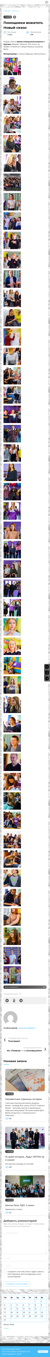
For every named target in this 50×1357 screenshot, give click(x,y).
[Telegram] (21, 1000)
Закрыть (43, 1351)
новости (8, 17)
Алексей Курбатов (27, 1028)
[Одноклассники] (14, 1000)
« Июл (6, 1328)
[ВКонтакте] (7, 1000)
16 (42, 1309)
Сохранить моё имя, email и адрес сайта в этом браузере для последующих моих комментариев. (26, 1274)
